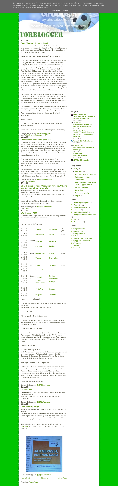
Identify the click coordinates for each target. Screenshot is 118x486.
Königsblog (77, 154)
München (77, 210)
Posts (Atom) (33, 482)
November (79, 171)
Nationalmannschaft (81, 212)
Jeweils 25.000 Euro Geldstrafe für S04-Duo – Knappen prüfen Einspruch (83, 134)
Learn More (55, 11)
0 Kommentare (46, 133)
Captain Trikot (78, 145)
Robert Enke (26, 390)
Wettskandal (30, 181)
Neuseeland (53, 230)
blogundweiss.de (79, 114)
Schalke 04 (77, 236)
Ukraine (51, 253)
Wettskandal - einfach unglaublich (36, 140)
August (78, 196)
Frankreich (52, 265)
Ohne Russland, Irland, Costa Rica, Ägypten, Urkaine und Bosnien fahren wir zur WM (44, 187)
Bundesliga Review (80, 207)
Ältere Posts (62, 478)
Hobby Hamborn (79, 233)
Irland (37, 265)
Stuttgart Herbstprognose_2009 (37, 135)
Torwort (76, 245)
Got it (65, 11)
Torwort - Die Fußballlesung (83, 141)
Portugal (38, 277)
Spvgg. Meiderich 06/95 (81, 241)
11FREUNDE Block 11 (80, 160)
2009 (75, 169)
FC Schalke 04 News (80, 131)
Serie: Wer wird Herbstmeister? (34, 43)
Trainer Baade (78, 123)
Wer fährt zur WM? (29, 213)
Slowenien (52, 241)
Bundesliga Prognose (81, 202)
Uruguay (52, 289)
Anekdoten (77, 205)
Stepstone (24, 426)
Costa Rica (39, 289)
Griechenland (40, 253)
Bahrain (38, 230)
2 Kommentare (46, 385)
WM (27, 208)
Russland (38, 241)
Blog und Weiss (79, 229)
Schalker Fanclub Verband (82, 238)
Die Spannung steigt (30, 407)
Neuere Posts (25, 478)
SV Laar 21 (77, 243)
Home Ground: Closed (80, 155)
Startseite (44, 478)
